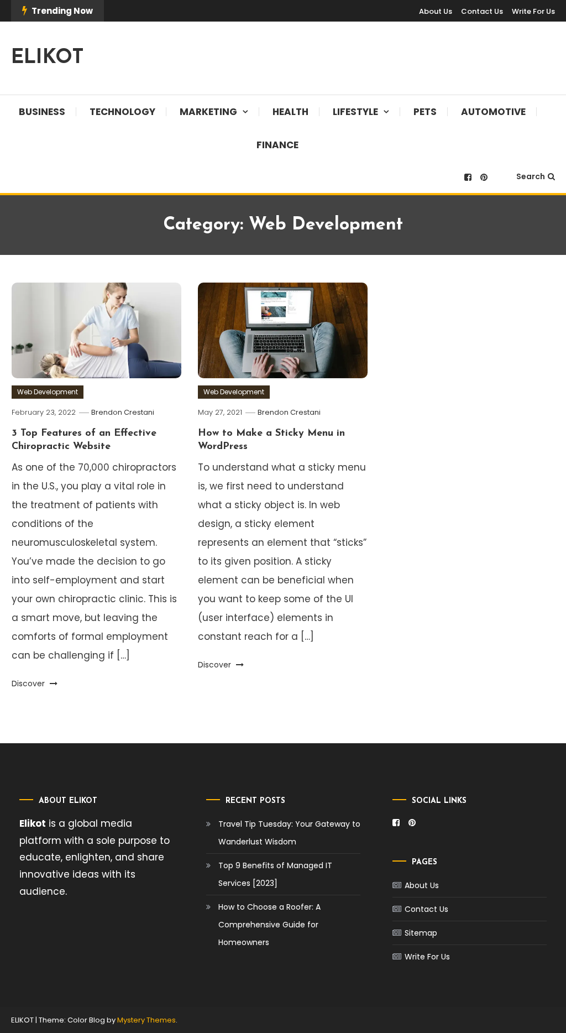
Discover (29, 683)
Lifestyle (355, 111)
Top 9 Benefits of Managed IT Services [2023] (275, 874)
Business (42, 111)
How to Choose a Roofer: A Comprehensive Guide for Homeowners (269, 924)
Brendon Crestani (122, 412)
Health (290, 111)
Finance (277, 145)
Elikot (32, 823)
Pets (425, 111)
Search (530, 176)
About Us (435, 11)
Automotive (493, 111)
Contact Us (482, 11)
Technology (122, 111)
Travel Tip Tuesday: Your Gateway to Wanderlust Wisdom (289, 832)
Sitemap (421, 932)
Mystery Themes (146, 1020)
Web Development (47, 391)
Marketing (208, 111)
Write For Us (533, 11)
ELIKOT (47, 58)
